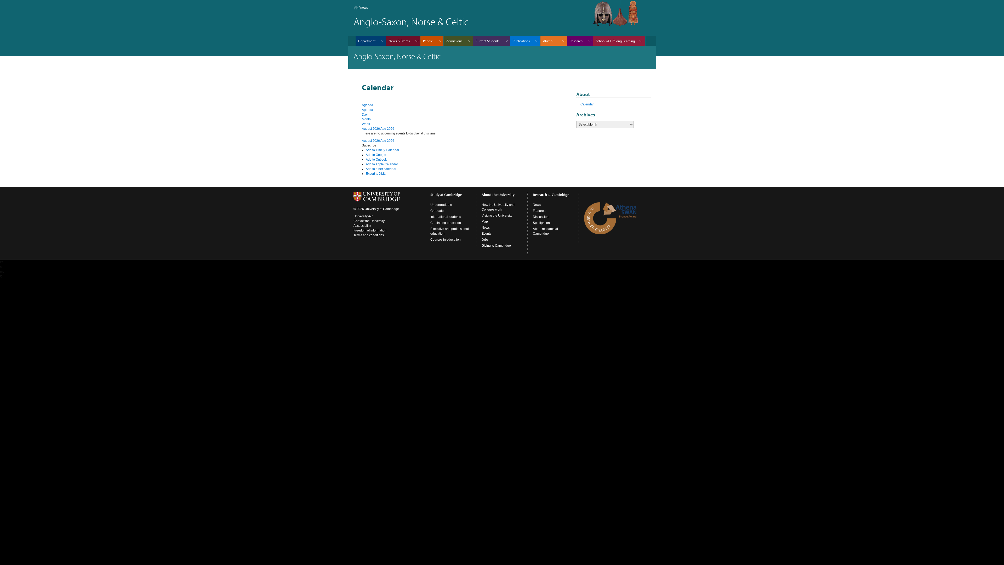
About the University (498, 194)
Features (539, 211)
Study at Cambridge (446, 194)
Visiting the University (497, 215)
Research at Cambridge (551, 194)
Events (486, 233)
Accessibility (362, 226)
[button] (369, 145)
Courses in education (445, 239)
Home (355, 7)
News (486, 227)
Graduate (437, 211)
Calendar (587, 104)
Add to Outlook (376, 159)
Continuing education (445, 223)
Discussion (541, 217)
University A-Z (363, 216)
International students (445, 217)
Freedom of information (369, 230)
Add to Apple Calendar (382, 164)
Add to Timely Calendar (382, 150)
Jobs (485, 239)
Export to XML (376, 174)
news (364, 7)
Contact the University (369, 221)
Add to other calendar (381, 169)
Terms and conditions (368, 235)
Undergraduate (441, 205)
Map (485, 221)
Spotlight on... (542, 223)
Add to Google (376, 155)
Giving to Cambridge (496, 245)
